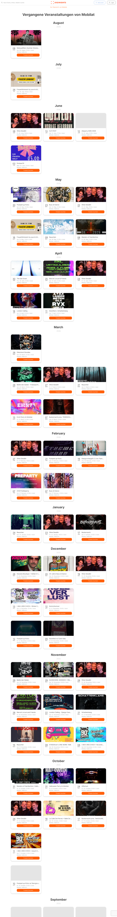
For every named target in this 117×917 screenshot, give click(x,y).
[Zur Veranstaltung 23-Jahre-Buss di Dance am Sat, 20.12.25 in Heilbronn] (58, 563)
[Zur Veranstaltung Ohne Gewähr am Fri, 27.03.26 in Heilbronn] (58, 374)
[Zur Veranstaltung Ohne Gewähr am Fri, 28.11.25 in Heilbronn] (91, 669)
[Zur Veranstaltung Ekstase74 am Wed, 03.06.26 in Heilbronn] (26, 153)
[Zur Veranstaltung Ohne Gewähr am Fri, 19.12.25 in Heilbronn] (91, 563)
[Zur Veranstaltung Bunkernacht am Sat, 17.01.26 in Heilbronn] (91, 522)
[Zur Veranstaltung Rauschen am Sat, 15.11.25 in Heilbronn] (26, 734)
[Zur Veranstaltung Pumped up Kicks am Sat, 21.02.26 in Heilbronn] (58, 448)
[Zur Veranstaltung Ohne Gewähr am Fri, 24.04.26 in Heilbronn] (91, 268)
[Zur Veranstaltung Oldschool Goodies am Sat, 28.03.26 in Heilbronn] (26, 342)
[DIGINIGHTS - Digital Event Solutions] (58, 2)
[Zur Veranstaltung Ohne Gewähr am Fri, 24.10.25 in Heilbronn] (26, 808)
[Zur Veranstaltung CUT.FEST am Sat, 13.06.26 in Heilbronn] (58, 120)
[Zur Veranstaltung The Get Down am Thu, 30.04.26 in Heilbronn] (26, 268)
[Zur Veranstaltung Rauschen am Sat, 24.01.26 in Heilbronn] (26, 522)
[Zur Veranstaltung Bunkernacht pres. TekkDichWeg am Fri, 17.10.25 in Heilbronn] (91, 808)
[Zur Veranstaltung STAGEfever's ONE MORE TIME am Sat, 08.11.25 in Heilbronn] (58, 734)
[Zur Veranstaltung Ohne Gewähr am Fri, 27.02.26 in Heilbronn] (26, 448)
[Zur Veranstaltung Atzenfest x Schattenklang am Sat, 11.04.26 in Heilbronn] (58, 300)
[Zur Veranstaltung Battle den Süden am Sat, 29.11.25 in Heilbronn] (26, 669)
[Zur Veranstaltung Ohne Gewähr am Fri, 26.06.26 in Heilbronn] (26, 120)
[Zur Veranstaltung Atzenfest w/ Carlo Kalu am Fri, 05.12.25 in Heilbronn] (58, 628)
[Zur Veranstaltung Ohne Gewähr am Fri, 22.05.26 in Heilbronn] (91, 194)
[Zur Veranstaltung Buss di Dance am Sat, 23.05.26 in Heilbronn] (58, 194)
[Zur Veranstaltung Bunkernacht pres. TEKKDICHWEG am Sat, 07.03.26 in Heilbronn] (58, 406)
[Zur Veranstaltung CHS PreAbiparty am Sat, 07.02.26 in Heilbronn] (26, 480)
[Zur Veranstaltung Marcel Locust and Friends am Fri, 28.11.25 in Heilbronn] (26, 702)
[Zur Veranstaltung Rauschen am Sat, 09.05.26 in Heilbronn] (58, 226)
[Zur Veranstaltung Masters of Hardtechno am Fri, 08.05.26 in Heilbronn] (91, 226)
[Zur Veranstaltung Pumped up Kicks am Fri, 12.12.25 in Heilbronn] (26, 628)
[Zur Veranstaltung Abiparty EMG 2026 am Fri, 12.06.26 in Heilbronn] (91, 120)
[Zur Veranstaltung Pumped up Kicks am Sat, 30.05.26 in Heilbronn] (26, 194)
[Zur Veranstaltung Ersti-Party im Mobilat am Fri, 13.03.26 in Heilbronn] (26, 406)
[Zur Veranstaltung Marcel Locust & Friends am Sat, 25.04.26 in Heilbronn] (58, 268)
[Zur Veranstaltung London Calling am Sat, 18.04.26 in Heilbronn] (26, 300)
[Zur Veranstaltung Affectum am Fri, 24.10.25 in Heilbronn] (91, 775)
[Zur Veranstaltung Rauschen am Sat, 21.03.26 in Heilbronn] (91, 374)
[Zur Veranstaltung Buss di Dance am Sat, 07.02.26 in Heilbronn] (58, 480)
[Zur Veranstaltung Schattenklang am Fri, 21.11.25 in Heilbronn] (91, 702)
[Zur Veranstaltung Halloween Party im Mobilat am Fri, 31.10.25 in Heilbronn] (58, 775)
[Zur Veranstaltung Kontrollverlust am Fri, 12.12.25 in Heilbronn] (58, 596)
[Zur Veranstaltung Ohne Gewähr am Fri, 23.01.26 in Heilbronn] (58, 522)
